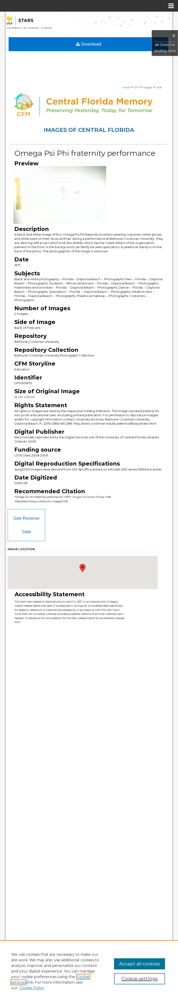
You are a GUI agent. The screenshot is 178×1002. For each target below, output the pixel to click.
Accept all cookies (139, 964)
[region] (89, 971)
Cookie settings (140, 979)
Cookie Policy (32, 988)
